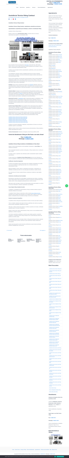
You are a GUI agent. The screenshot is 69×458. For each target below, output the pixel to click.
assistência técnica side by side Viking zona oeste (55, 382)
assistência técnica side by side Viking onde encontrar (55, 365)
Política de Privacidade (60, 456)
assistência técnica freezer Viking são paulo (55, 276)
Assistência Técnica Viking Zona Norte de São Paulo (18, 120)
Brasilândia (60, 91)
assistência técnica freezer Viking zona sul (55, 291)
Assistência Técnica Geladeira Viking (31, 240)
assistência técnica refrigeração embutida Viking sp (54, 337)
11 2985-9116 (56, 2)
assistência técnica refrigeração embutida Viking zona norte (54, 342)
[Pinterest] (13, 19)
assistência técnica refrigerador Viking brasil (55, 304)
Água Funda (60, 133)
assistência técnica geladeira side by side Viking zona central (55, 294)
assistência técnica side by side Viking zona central (55, 374)
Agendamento (37, 449)
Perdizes (59, 237)
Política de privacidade (45, 449)
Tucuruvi (59, 114)
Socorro (59, 178)
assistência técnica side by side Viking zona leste (55, 377)
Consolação (53, 65)
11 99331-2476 (58, 4)
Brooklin (59, 134)
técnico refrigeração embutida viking (55, 389)
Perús (59, 238)
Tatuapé (59, 200)
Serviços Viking (23, 449)
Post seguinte (43, 230)
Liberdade (60, 71)
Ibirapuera (60, 145)
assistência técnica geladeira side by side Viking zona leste (55, 296)
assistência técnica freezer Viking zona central (55, 279)
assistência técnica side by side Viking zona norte (55, 379)
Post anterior (9, 230)
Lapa (59, 235)
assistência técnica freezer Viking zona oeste (55, 288)
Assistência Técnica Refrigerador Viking (39, 241)
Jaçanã (59, 102)
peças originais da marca (35, 193)
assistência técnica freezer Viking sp (54, 273)
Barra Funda (60, 220)
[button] (30, 7)
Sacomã (59, 172)
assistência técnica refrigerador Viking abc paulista (55, 301)
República (60, 75)
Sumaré (59, 252)
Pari (59, 74)
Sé (58, 83)
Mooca (59, 197)
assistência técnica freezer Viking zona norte (55, 285)
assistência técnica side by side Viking (55, 347)
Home (13, 449)
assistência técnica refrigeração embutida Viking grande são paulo (54, 325)
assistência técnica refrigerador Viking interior (55, 310)
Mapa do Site (54, 449)
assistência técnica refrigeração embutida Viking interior (54, 328)
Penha (59, 198)
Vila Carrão (60, 201)
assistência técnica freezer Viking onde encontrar (55, 271)
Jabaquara (60, 151)
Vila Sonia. (60, 256)
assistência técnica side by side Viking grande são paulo (55, 356)
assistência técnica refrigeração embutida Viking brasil (54, 322)
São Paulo (27, 64)
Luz (58, 72)
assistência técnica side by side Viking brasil (55, 353)
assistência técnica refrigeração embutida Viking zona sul (54, 345)
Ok (55, 456)
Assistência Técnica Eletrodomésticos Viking (21, 241)
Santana (59, 111)
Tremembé (60, 112)
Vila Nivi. (59, 126)
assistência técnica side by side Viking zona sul (55, 385)
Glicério (59, 69)
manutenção (21, 98)
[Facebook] (9, 19)
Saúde (59, 176)
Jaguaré (59, 229)
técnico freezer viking (52, 387)
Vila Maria (60, 121)
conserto (20, 93)
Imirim (59, 100)
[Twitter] (11, 19)
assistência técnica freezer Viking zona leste (55, 282)
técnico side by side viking (53, 391)
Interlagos (60, 146)
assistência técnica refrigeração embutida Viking (54, 316)
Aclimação (60, 54)
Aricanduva (60, 194)
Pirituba (59, 241)
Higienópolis (53, 68)
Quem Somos (17, 449)
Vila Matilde (60, 206)
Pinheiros (59, 240)
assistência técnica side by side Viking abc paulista (55, 350)
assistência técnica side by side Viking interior (55, 359)
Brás (59, 59)
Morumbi (59, 170)
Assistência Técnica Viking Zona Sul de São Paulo (17, 119)
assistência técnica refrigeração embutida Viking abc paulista (54, 319)
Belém (59, 195)
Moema (59, 169)
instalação (31, 84)
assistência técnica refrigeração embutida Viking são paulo (54, 339)
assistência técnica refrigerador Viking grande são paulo (55, 307)
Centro (59, 62)
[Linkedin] (15, 19)
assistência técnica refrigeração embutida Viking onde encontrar (54, 334)
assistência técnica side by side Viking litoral (55, 362)
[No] (67, 456)
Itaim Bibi (59, 149)
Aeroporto (60, 131)
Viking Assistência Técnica (10, 240)
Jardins (59, 164)
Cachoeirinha (53, 94)
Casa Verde (60, 96)
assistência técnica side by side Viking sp (55, 368)
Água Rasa (60, 189)
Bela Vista (60, 56)
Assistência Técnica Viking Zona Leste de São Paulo (18, 118)
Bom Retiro (60, 57)
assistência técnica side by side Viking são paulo (55, 371)
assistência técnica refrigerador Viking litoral (55, 313)
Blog (50, 449)
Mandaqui (60, 109)
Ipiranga (59, 148)
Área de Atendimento (30, 449)
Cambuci (59, 60)
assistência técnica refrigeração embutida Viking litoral (54, 331)
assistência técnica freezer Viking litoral (55, 268)
